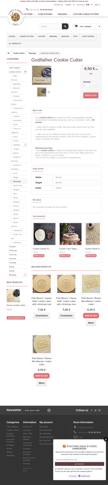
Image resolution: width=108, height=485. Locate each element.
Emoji (15, 124)
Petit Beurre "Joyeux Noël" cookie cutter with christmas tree (41, 301)
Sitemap (26, 464)
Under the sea (16, 236)
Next (49, 92)
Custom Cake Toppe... (68, 249)
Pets (75, 36)
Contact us (58, 5)
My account (46, 422)
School (12, 36)
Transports (17, 230)
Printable (12, 263)
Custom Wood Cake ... (95, 249)
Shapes (16, 210)
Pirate (15, 198)
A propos (27, 449)
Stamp (11, 267)
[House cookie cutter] (13, 295)
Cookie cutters (24, 14)
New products (14, 282)
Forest (16, 141)
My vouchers (45, 440)
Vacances (17, 242)
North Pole (17, 185)
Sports (16, 218)
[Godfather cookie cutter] (42, 92)
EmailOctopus (85, 476)
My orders (44, 427)
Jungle (16, 149)
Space (15, 214)
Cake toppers (45, 14)
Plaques (16, 202)
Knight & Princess (15, 159)
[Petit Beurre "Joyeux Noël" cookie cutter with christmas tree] (42, 284)
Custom (41, 36)
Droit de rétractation (48, 444)
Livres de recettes (13, 257)
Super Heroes (14, 224)
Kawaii (15, 153)
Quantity (87, 82)
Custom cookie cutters (86, 14)
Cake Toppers (88, 36)
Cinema (16, 96)
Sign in (97, 5)
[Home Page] (8, 53)
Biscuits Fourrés (15, 90)
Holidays (16, 145)
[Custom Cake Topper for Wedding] (70, 234)
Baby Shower (14, 78)
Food (15, 137)
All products (15, 43)
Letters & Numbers (16, 167)
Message (65, 36)
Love (15, 173)
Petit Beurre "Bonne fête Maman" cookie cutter (91, 301)
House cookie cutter (16, 305)
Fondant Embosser (13, 248)
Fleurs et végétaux (16, 130)
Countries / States (17, 102)
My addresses (45, 433)
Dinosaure (17, 120)
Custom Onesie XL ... (42, 249)
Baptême (17, 84)
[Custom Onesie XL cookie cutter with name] (44, 234)
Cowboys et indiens (17, 110)
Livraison (27, 430)
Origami (16, 189)
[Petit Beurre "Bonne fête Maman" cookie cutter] (91, 284)
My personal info (47, 437)
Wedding (62, 14)
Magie (15, 177)
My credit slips (46, 430)
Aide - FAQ (27, 433)
